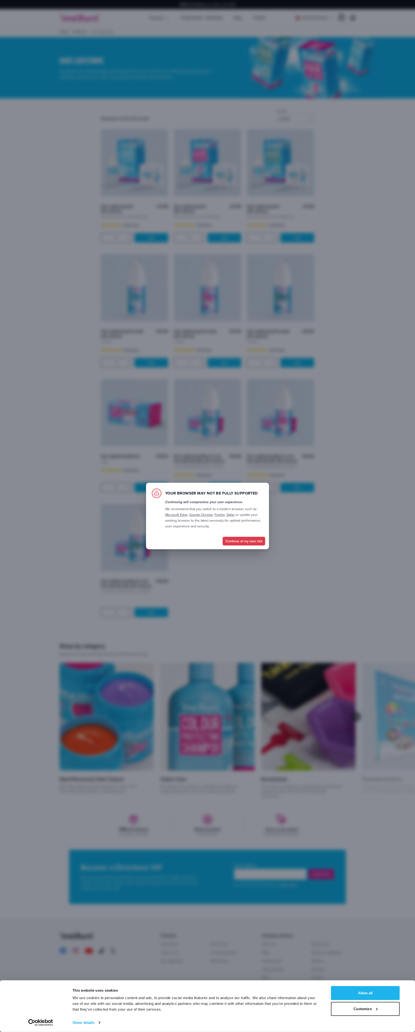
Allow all (365, 993)
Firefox (219, 514)
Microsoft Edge (176, 514)
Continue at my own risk (244, 541)
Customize (363, 1009)
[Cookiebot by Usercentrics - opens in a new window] (41, 1022)
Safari (230, 514)
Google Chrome (201, 514)
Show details (83, 1022)
